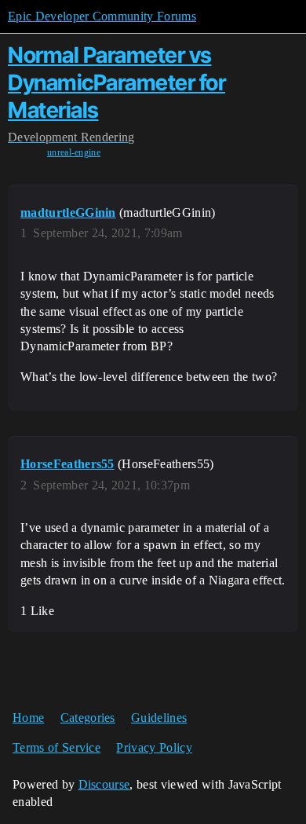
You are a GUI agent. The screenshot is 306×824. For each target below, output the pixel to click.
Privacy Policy (153, 747)
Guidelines (159, 717)
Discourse (104, 784)
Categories (87, 717)
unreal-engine (73, 152)
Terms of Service (56, 747)
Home (28, 717)
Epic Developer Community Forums (102, 16)
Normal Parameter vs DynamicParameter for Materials (116, 82)
